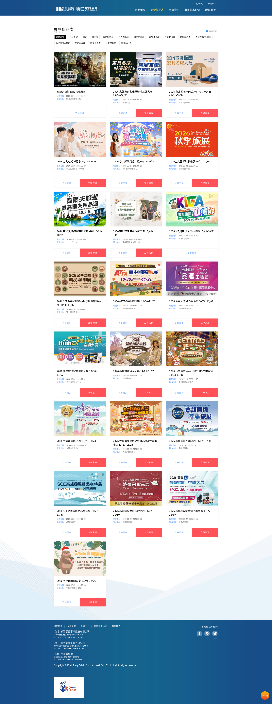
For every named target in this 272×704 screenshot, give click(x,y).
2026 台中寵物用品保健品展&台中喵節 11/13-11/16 (191, 372)
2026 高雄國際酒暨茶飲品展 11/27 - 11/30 (133, 512)
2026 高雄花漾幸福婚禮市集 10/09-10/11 (133, 233)
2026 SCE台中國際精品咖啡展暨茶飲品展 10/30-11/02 (79, 303)
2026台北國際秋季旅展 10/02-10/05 (189, 161)
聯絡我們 (210, 9)
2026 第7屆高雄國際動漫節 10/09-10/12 (192, 231)
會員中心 (199, 3)
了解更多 (79, 113)
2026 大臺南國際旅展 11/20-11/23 (76, 441)
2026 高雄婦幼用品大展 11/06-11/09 (134, 371)
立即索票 (148, 113)
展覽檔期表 (157, 9)
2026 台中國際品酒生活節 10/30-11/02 (191, 301)
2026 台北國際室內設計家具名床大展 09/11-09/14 (190, 93)
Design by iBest (212, 639)
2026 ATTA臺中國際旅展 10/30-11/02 (134, 301)
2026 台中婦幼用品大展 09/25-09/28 (134, 161)
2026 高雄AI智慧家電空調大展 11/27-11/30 (190, 512)
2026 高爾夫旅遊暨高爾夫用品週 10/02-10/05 (79, 233)
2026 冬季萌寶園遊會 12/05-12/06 (76, 580)
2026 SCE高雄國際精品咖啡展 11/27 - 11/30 (78, 512)
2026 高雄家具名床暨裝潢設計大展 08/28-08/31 (132, 93)
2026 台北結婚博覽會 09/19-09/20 (76, 161)
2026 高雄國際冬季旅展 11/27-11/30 (190, 441)
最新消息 (140, 9)
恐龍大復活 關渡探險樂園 (71, 91)
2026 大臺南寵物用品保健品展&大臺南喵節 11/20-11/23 (135, 442)
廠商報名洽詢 (192, 9)
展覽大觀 (71, 626)
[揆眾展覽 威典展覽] (207, 31)
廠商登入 (212, 3)
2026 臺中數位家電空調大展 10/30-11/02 (77, 372)
